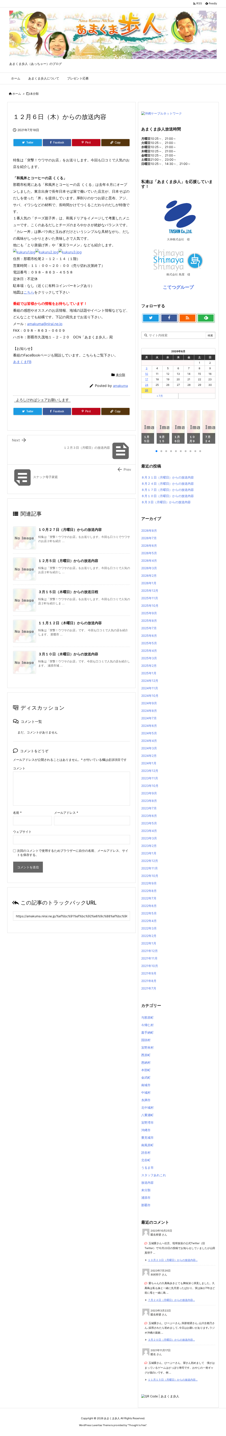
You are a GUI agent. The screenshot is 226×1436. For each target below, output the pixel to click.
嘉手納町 (147, 1032)
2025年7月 (149, 628)
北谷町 (146, 1160)
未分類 (34, 93)
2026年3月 (149, 568)
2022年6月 (149, 906)
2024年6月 (149, 725)
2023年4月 (149, 831)
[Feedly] (205, 318)
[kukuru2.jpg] (46, 251)
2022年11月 (149, 868)
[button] (148, 427)
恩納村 (146, 1062)
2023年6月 (149, 816)
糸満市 (146, 1100)
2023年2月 (149, 846)
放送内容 (147, 1182)
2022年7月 (148, 898)
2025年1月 (148, 673)
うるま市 (147, 1167)
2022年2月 (148, 936)
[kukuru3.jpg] (70, 251)
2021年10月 (149, 966)
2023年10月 (149, 786)
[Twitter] (150, 318)
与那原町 (147, 1017)
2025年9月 (149, 613)
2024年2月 (149, 756)
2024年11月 (149, 688)
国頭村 (146, 1040)
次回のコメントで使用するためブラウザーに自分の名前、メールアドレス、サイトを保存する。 (72, 853)
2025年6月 (149, 635)
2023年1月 (148, 853)
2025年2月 (149, 665)
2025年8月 (149, 620)
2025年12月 (149, 590)
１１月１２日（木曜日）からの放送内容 (70, 623)
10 (146, 373)
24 (146, 384)
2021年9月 (148, 973)
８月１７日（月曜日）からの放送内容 (167, 490)
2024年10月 (149, 695)
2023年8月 (149, 801)
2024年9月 (149, 703)
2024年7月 (149, 718)
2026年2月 (149, 575)
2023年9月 (149, 793)
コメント (19, 768)
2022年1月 (148, 943)
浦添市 (146, 1197)
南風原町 (147, 1145)
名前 (17, 812)
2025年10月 (149, 605)
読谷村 (146, 1152)
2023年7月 (149, 808)
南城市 (146, 1085)
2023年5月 (149, 823)
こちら (29, 292)
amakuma (120, 386)
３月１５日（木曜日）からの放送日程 (68, 592)
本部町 (146, 1070)
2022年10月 (149, 876)
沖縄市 (146, 1130)
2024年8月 (149, 710)
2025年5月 (149, 643)
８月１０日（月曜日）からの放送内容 (167, 496)
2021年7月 (148, 988)
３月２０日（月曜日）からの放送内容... (171, 1339)
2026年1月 (148, 583)
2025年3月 (149, 658)
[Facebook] (169, 318)
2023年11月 (149, 778)
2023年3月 (149, 838)
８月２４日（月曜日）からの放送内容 (167, 483)
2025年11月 (149, 598)
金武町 (146, 1077)
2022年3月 (149, 928)
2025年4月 (149, 650)
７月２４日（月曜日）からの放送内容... (171, 1300)
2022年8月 (149, 891)
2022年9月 (149, 883)
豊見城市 (147, 1137)
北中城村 (147, 1107)
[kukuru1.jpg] (24, 251)
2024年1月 (148, 763)
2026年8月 (149, 530)
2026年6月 (149, 545)
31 (146, 390)
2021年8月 (148, 981)
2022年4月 (149, 921)
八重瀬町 (147, 1115)
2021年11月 (149, 958)
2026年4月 (149, 560)
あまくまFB (22, 362)
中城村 (146, 1092)
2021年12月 (149, 951)
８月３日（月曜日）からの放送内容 (166, 502)
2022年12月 (149, 861)
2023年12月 (149, 771)
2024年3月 (149, 748)
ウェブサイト (22, 831)
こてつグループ (178, 287)
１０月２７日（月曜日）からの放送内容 (70, 529)
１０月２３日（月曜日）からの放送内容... (173, 1260)
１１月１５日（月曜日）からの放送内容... (173, 1379)
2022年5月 (149, 913)
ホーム (16, 93)
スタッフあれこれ (153, 1175)
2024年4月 (149, 740)
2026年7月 (149, 538)
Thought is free (137, 1425)
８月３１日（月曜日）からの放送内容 (167, 477)
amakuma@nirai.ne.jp (44, 324)
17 (146, 379)
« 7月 (160, 396)
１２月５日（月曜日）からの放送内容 (68, 560)
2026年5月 (149, 553)
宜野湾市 (147, 1122)
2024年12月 (149, 680)
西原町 (146, 1055)
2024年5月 (149, 733)
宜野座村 (147, 1047)
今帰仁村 (147, 1025)
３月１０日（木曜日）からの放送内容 (68, 654)
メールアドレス (66, 812)
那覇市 (146, 1205)
